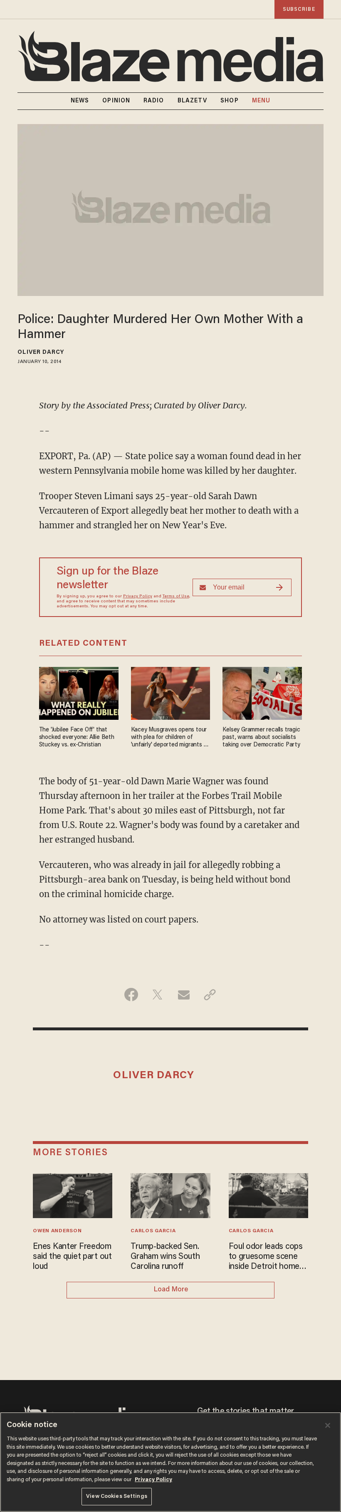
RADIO (153, 101)
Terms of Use (176, 596)
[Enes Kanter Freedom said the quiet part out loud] (72, 1195)
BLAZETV (193, 101)
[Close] (328, 1425)
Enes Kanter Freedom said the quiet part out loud (72, 1257)
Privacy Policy (137, 596)
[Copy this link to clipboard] (210, 994)
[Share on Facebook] (131, 994)
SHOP (229, 101)
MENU (261, 101)
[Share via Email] (183, 994)
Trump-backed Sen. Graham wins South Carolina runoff (165, 1257)
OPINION (116, 101)
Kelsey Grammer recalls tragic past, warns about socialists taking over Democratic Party (261, 737)
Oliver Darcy (40, 353)
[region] (170, 1462)
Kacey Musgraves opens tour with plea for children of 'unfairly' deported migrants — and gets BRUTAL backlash (170, 738)
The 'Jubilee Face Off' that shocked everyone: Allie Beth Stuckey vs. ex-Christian (76, 737)
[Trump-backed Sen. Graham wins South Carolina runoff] (170, 1195)
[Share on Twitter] (157, 994)
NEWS (80, 101)
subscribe (299, 9)
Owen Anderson (57, 1230)
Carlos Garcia (153, 1230)
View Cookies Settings (116, 1496)
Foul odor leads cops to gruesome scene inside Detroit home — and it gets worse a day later (267, 1257)
